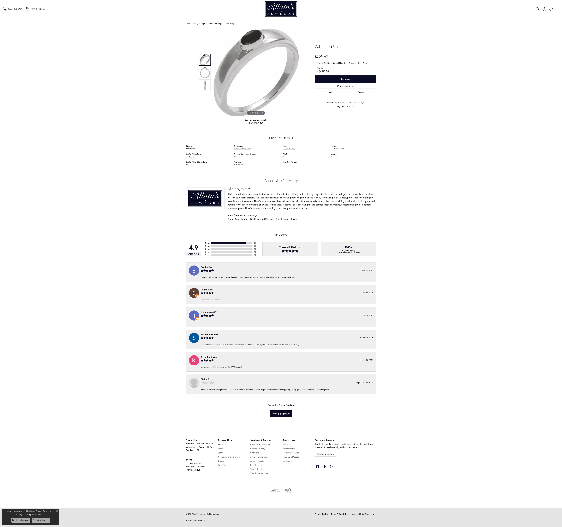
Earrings (245, 218)
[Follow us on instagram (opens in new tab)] (332, 467)
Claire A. (205, 379)
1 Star (207, 255)
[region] (256, 72)
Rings (203, 24)
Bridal (230, 218)
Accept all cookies (41, 520)
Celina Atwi (207, 289)
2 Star (207, 252)
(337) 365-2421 (255, 122)
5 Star (207, 243)
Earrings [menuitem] (222, 452)
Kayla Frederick (209, 356)
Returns (361, 92)
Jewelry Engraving (258, 456)
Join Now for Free (325, 453)
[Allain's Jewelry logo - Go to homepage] (281, 9)
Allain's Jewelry (288, 148)
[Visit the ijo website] (275, 490)
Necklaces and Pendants (262, 218)
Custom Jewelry (257, 448)
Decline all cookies (20, 520)
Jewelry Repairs (257, 460)
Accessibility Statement (363, 514)
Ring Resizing (256, 465)
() (255, 243)
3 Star (207, 249)
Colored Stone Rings (215, 24)
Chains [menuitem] (221, 460)
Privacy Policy (321, 514)
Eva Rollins (206, 267)
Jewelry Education (290, 452)
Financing (254, 452)
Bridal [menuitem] (220, 444)
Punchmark (200, 521)
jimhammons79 (209, 312)
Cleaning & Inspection (260, 444)
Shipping (330, 92)
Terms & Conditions (340, 514)
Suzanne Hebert (209, 334)
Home (188, 24)
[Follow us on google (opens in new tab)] (318, 467)
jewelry (195, 24)
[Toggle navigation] (557, 9)
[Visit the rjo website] (288, 490)
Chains (293, 218)
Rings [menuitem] (220, 448)
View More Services (259, 473)
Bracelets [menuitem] (222, 465)
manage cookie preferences (28, 514)
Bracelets (280, 218)
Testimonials (288, 460)
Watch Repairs (256, 469)
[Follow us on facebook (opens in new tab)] (325, 467)
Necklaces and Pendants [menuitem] (229, 456)
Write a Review (281, 413)
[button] (537, 9)
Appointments (288, 448)
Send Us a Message (291, 456)
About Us (286, 444)
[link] (12, 9)
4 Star (207, 246)
